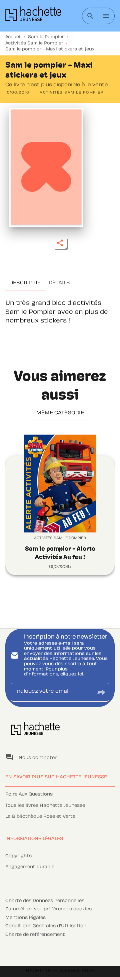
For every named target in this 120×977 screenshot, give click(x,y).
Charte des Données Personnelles (44, 901)
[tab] (25, 283)
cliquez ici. (72, 674)
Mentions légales (25, 918)
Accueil (13, 37)
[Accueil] (33, 16)
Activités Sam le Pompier (34, 43)
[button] (71, 93)
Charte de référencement (35, 935)
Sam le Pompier (46, 37)
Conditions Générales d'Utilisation (45, 926)
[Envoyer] (101, 692)
